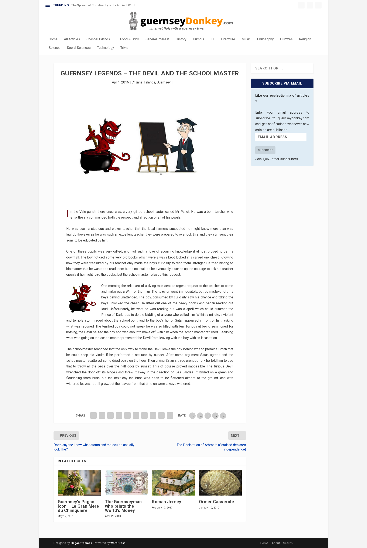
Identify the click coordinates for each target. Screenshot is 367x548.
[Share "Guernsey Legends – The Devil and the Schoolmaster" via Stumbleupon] (153, 415)
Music (246, 39)
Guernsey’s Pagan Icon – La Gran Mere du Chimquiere (78, 506)
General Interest (157, 39)
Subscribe (265, 150)
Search (288, 543)
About (276, 543)
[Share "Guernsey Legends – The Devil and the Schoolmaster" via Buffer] (144, 415)
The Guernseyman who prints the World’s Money (123, 506)
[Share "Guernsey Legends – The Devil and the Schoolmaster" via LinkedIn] (136, 415)
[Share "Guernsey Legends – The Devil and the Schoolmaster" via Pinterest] (127, 415)
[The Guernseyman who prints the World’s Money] (126, 483)
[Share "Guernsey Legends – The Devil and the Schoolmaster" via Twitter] (102, 415)
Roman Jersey (166, 501)
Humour (198, 39)
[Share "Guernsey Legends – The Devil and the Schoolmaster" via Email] (161, 415)
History (181, 39)
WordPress (117, 543)
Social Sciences (79, 48)
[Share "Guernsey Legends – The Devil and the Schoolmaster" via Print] (170, 415)
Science (55, 48)
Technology (105, 48)
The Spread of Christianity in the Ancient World (104, 5)
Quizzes (286, 39)
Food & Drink (129, 39)
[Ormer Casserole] (220, 483)
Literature (228, 39)
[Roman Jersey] (173, 483)
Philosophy (265, 39)
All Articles (72, 39)
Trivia (124, 48)
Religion (305, 39)
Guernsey (164, 82)
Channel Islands (98, 39)
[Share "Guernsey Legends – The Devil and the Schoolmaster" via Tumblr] (119, 415)
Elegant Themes (81, 543)
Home (53, 39)
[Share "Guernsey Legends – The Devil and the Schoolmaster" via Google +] (110, 415)
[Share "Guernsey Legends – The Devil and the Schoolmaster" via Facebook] (93, 415)
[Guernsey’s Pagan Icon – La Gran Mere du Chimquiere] (79, 483)
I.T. (213, 39)
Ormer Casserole (216, 501)
